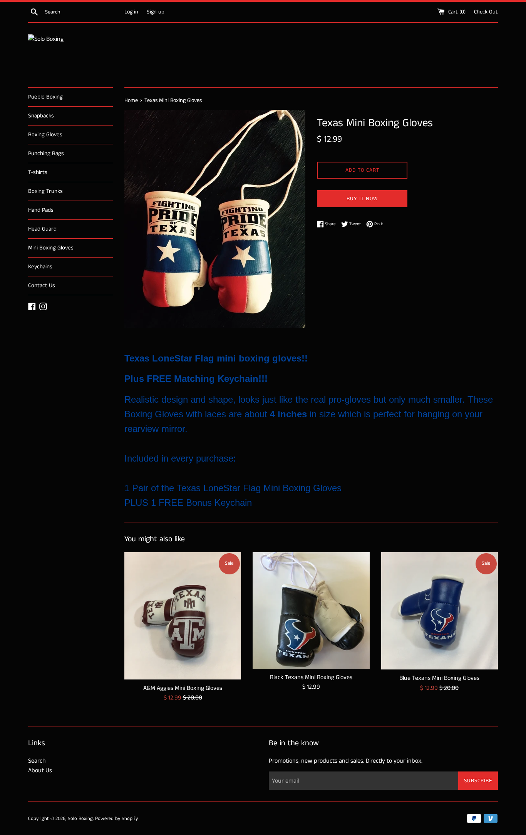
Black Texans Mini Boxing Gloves (311, 677)
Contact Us (41, 285)
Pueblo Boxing (45, 97)
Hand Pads (41, 210)
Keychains (40, 267)
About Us (40, 770)
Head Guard (42, 229)
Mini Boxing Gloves (51, 248)
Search (37, 760)
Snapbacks (41, 116)
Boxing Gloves (45, 135)
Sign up (155, 12)
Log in (131, 12)
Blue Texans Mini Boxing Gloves (439, 678)
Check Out (486, 12)
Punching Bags (46, 153)
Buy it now (362, 198)
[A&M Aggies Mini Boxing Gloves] (182, 615)
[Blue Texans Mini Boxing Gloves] (439, 611)
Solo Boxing (80, 818)
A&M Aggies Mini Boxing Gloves (182, 688)
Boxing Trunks (45, 191)
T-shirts (37, 172)
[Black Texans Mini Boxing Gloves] (311, 610)
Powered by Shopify (116, 818)
